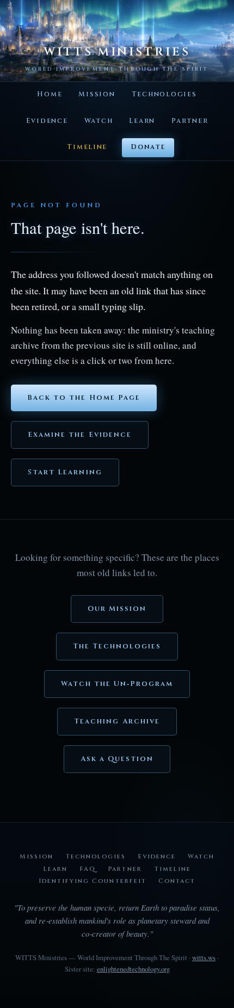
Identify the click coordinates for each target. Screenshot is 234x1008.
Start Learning (65, 472)
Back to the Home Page (83, 398)
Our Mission (117, 609)
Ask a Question (117, 759)
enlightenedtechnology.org (133, 969)
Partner (189, 121)
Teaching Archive (117, 721)
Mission (96, 94)
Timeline (87, 147)
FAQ (87, 869)
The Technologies (117, 646)
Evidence (47, 121)
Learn (142, 121)
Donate (148, 147)
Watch (98, 121)
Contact (176, 881)
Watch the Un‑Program (117, 684)
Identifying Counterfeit (92, 881)
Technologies (164, 94)
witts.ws (203, 957)
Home (49, 94)
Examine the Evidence (80, 435)
